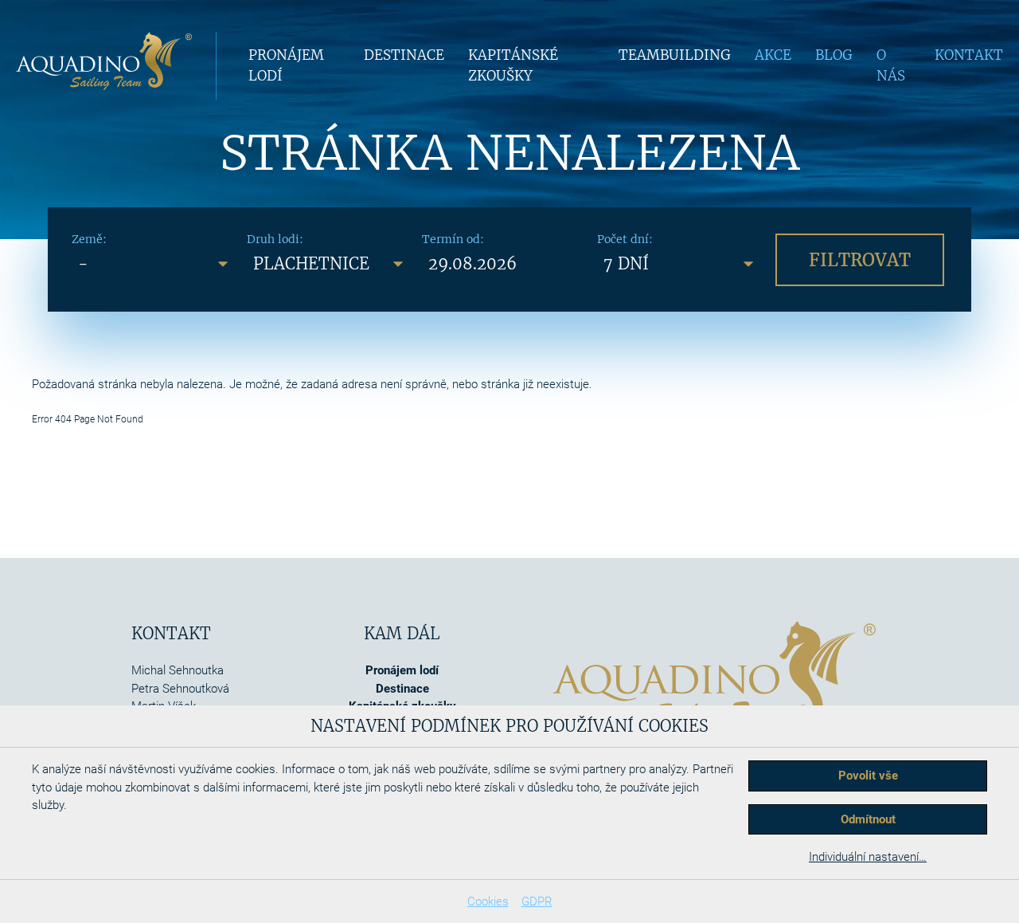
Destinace (404, 55)
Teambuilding (675, 55)
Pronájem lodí (402, 670)
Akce (773, 55)
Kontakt (969, 55)
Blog (834, 55)
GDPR (536, 901)
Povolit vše (868, 775)
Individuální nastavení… (868, 857)
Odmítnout (868, 819)
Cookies (488, 901)
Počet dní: (625, 239)
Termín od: (453, 239)
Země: (89, 239)
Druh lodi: (275, 239)
